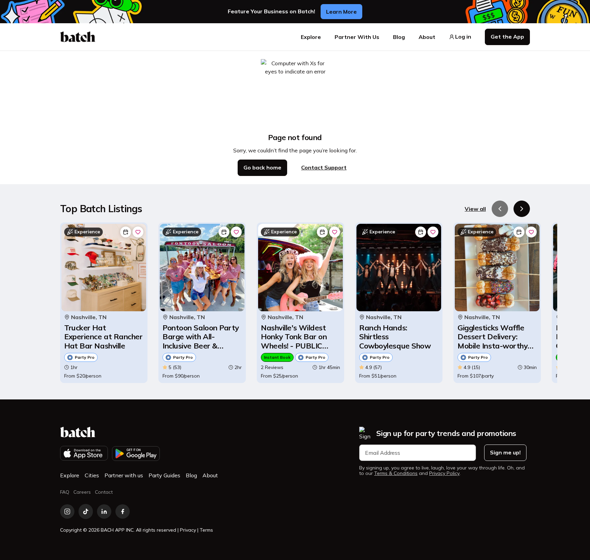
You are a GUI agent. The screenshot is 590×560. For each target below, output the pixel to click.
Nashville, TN (89, 317)
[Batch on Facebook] (122, 511)
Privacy (188, 530)
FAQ (64, 492)
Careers (82, 492)
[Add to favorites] (137, 232)
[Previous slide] (500, 209)
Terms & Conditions (396, 473)
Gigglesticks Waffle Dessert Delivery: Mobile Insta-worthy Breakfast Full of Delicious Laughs (493, 336)
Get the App (507, 36)
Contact (104, 492)
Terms (206, 530)
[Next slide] (522, 209)
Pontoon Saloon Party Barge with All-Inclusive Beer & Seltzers (201, 336)
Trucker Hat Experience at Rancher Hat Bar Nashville (103, 336)
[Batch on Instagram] (67, 511)
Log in (463, 36)
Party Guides (164, 475)
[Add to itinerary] (125, 232)
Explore (311, 36)
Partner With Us (357, 36)
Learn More (341, 11)
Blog (399, 36)
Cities (92, 475)
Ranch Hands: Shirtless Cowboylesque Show (395, 336)
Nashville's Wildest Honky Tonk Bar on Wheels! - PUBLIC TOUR (294, 336)
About (427, 36)
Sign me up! (505, 452)
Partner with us (123, 475)
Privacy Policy (444, 473)
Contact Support (324, 167)
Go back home (262, 167)
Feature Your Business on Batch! (271, 11)
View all (475, 208)
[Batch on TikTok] (86, 511)
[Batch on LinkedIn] (104, 511)
